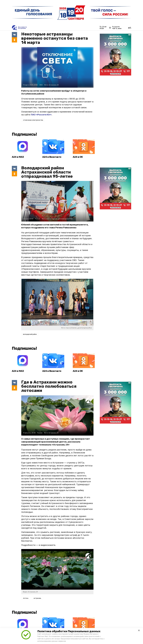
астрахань (37, 598)
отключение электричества (33, 120)
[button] (91, 299)
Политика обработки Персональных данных (68, 631)
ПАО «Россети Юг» (41, 114)
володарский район (30, 334)
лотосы (25, 598)
